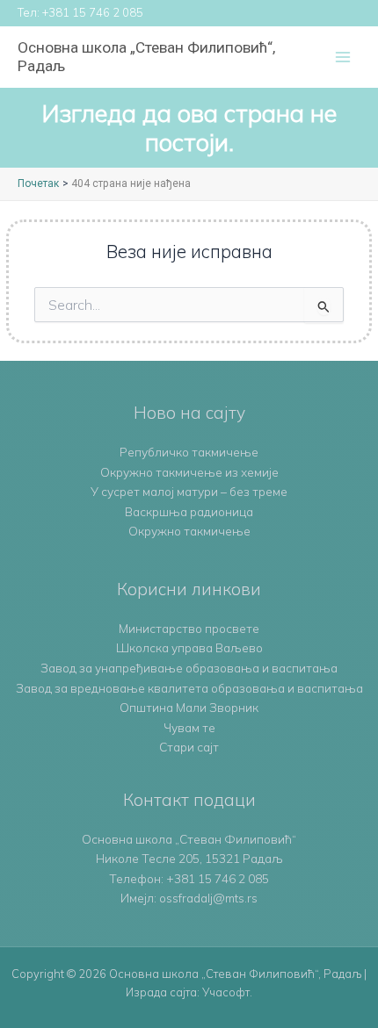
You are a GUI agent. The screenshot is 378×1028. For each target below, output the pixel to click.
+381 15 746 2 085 (92, 12)
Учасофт (226, 992)
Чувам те (189, 727)
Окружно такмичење (189, 530)
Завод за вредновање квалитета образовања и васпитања (189, 687)
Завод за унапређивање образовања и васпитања (189, 667)
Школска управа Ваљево (189, 647)
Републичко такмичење (189, 451)
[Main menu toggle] (343, 57)
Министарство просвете (189, 628)
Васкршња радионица (189, 511)
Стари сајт (189, 746)
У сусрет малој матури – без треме (189, 491)
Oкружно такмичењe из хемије (189, 471)
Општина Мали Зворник (189, 707)
